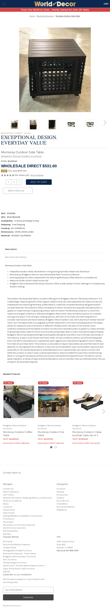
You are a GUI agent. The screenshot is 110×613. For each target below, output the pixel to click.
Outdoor (60, 498)
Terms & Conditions (12, 501)
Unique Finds (9, 510)
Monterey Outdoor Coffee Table (17, 434)
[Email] (9, 202)
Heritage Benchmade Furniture (17, 550)
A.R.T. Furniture (9, 559)
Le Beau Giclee (9, 547)
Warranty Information (15, 257)
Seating (60, 492)
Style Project (9, 513)
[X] (19, 202)
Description (11, 249)
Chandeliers (62, 504)
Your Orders (8, 495)
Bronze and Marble (65, 507)
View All (6, 571)
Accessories (62, 495)
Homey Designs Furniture (14, 562)
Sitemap (7, 534)
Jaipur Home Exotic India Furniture (19, 568)
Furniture (61, 489)
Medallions (62, 510)
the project (8, 522)
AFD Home (7, 541)
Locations (7, 507)
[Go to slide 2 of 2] (56, 447)
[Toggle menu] (4, 4)
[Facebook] (4, 202)
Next (105, 122)
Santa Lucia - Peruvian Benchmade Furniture (23, 565)
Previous (5, 122)
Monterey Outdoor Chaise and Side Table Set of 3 (87, 434)
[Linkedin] (23, 202)
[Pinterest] (28, 202)
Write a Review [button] (37, 175)
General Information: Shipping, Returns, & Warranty (27, 498)
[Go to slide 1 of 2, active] (51, 447)
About (6, 504)
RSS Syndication (10, 531)
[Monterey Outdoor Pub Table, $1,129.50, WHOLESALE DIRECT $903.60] (53, 401)
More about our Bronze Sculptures (19, 525)
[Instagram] (4, 479)
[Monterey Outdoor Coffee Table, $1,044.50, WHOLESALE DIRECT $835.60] (18, 401)
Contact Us (8, 489)
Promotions (8, 519)
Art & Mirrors (63, 501)
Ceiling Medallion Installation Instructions (22, 516)
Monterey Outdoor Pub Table (51, 434)
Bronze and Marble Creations (16, 544)
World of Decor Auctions (14, 528)
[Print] (14, 202)
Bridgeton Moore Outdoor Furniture (19, 556)
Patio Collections (11, 492)
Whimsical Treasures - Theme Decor (19, 553)
